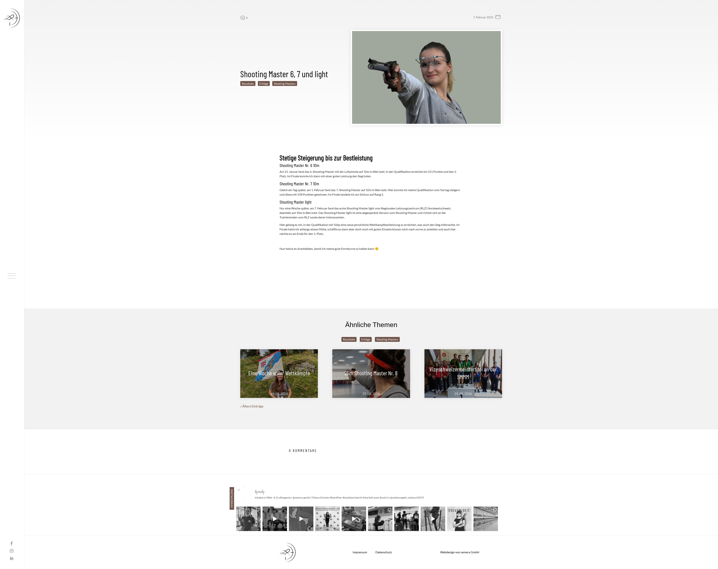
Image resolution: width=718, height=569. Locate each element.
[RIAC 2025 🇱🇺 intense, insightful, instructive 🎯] (485, 519)
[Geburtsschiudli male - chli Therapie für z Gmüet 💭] (301, 519)
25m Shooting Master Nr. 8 (371, 372)
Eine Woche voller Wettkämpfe (279, 372)
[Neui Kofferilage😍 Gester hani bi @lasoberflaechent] (354, 519)
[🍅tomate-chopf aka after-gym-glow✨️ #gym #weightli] (275, 519)
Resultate (248, 83)
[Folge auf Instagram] (11, 551)
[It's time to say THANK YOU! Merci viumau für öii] (459, 519)
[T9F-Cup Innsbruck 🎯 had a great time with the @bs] (406, 519)
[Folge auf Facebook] (11, 543)
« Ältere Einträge (251, 406)
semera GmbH (470, 552)
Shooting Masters (285, 83)
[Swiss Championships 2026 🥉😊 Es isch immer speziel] (380, 519)
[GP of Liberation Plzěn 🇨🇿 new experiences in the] (248, 519)
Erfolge (263, 83)
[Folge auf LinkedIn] (11, 558)
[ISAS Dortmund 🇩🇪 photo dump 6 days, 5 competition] (327, 519)
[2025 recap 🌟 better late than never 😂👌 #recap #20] (433, 519)
